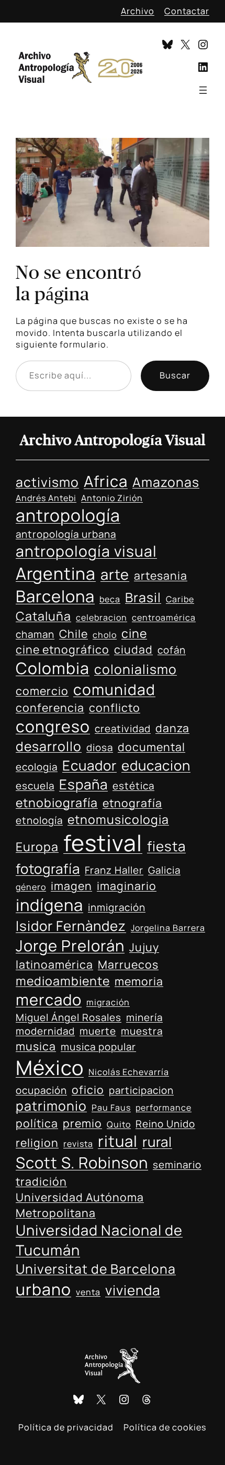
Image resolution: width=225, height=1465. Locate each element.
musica (36, 1046)
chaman (35, 634)
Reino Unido (165, 1124)
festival (102, 843)
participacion (141, 1090)
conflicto (114, 707)
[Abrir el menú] (203, 90)
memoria (139, 981)
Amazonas (165, 482)
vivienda (132, 1289)
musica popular (98, 1047)
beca (109, 599)
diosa (99, 747)
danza (172, 727)
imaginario (126, 885)
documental (151, 746)
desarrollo (49, 746)
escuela (35, 786)
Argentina (56, 573)
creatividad (123, 728)
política (37, 1123)
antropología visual (86, 551)
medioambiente (63, 980)
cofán (172, 650)
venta (88, 1292)
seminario (177, 1164)
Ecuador (89, 765)
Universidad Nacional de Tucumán (99, 1240)
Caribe (180, 599)
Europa (37, 846)
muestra (142, 1031)
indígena (49, 905)
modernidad (45, 1031)
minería (144, 1017)
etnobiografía (57, 802)
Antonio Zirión (112, 498)
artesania (160, 575)
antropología (68, 515)
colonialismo (135, 669)
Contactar (186, 11)
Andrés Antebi (46, 498)
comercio (42, 690)
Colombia (52, 668)
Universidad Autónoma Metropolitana (80, 1204)
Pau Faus (111, 1107)
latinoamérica (54, 964)
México (50, 1067)
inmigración (116, 907)
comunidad (114, 689)
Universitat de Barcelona (96, 1268)
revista (78, 1143)
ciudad (133, 649)
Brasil (143, 597)
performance (164, 1107)
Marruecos (128, 964)
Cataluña (43, 615)
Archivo (137, 11)
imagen (71, 885)
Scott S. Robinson (82, 1162)
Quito (119, 1124)
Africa (106, 481)
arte (114, 574)
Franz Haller (114, 870)
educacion (155, 765)
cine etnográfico (62, 649)
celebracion (101, 617)
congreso (53, 726)
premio (82, 1123)
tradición (41, 1181)
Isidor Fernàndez (71, 925)
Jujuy (144, 946)
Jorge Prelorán (70, 945)
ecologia (37, 767)
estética (133, 786)
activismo (47, 482)
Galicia (164, 870)
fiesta (166, 846)
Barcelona (55, 596)
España (83, 784)
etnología (39, 820)
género (31, 887)
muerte (98, 1031)
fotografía (48, 868)
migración (108, 1002)
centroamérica (164, 617)
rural (157, 1141)
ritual (118, 1141)
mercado (49, 999)
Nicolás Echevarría (128, 1072)
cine (134, 633)
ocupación (41, 1090)
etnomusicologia (118, 819)
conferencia (50, 707)
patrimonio (51, 1105)
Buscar (175, 375)
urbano (43, 1289)
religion (37, 1142)
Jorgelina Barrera (168, 928)
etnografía (132, 802)
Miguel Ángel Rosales (68, 1017)
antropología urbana (66, 534)
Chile (73, 633)
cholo (105, 635)
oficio (88, 1089)
